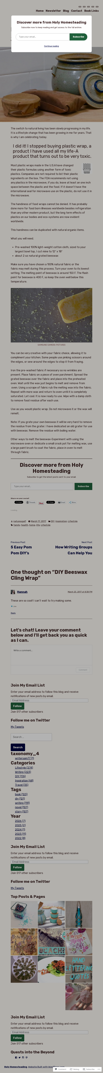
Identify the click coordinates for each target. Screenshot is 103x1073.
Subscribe (78, 37)
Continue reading (51, 46)
